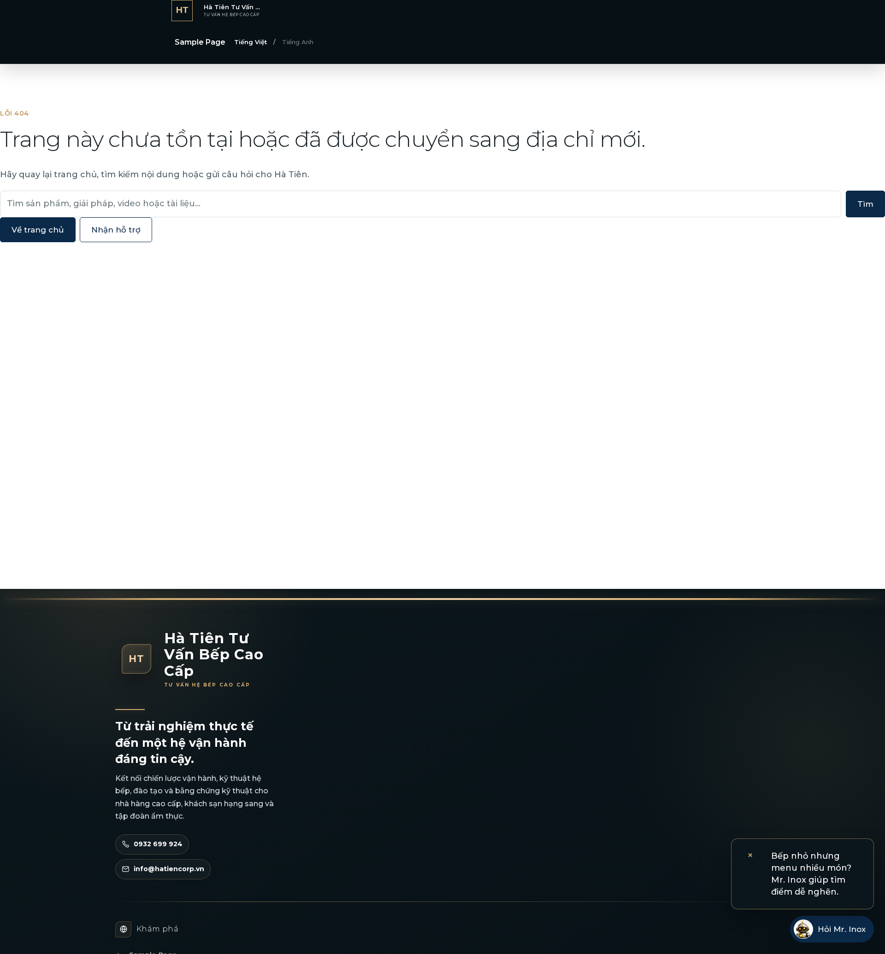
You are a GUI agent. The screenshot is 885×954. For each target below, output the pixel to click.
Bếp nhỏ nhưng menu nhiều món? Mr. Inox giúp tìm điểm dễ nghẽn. (811, 874)
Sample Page (200, 42)
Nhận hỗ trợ (116, 229)
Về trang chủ (38, 229)
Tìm (865, 204)
